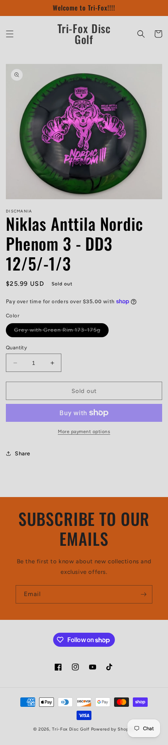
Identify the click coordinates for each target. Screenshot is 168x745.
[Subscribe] (143, 594)
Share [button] (22, 453)
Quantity (16, 347)
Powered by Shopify (113, 729)
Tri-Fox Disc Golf (71, 729)
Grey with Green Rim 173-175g (61, 331)
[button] (9, 33)
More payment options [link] (84, 431)
